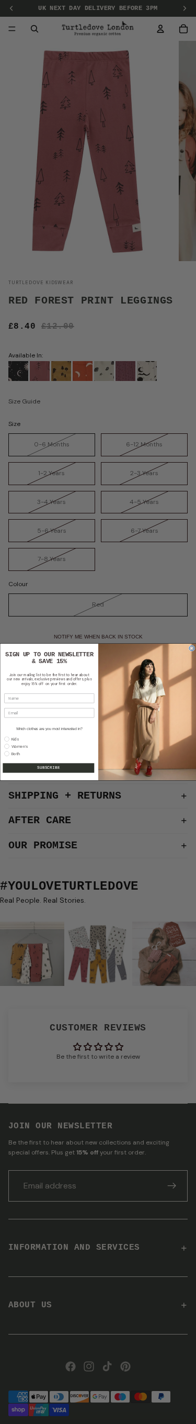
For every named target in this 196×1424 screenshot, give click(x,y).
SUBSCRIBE (48, 768)
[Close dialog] (191, 648)
